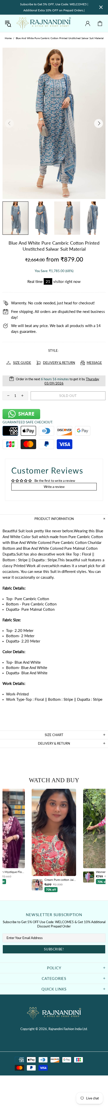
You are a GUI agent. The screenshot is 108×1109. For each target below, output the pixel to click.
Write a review (54, 487)
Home (8, 38)
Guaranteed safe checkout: (28, 422)
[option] (54, 840)
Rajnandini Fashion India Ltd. (43, 23)
